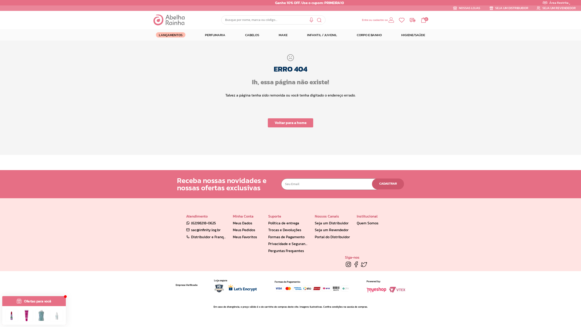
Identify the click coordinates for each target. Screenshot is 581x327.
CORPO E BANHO (369, 34)
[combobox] (273, 20)
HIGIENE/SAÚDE (413, 34)
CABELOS (252, 34)
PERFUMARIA (215, 34)
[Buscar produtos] (319, 20)
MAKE (283, 34)
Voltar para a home (291, 122)
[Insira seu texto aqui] (348, 264)
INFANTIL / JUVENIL (322, 34)
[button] (311, 20)
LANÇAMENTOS (170, 34)
